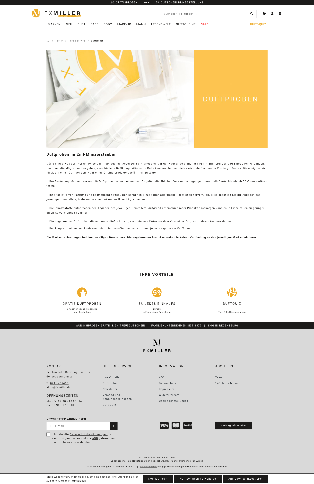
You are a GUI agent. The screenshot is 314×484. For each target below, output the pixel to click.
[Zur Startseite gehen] (56, 13)
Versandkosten (148, 466)
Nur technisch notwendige (198, 478)
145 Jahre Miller (226, 383)
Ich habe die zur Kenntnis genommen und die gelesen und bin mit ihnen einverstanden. (84, 438)
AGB (162, 377)
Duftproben (110, 383)
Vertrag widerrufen (234, 425)
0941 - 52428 (59, 383)
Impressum (166, 389)
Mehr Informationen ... (75, 480)
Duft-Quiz (109, 404)
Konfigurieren (157, 478)
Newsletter (110, 389)
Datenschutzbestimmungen (89, 434)
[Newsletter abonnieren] (114, 426)
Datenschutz (167, 383)
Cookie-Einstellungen (173, 400)
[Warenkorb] (280, 14)
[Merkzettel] (264, 14)
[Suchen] (251, 14)
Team (219, 377)
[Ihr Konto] (272, 14)
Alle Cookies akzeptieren (245, 478)
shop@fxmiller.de (58, 387)
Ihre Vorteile (111, 377)
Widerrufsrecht (169, 395)
